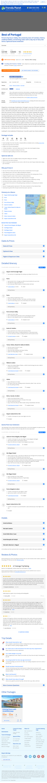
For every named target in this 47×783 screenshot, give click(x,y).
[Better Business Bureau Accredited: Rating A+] (40, 768)
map (21, 721)
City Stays (22, 85)
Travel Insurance (39, 745)
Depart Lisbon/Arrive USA (10, 218)
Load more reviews (24, 632)
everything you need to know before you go (20, 100)
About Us (26, 728)
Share (43, 587)
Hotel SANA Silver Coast (12, 354)
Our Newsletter (16, 740)
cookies (5, 3)
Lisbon (5, 213)
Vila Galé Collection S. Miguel (14, 444)
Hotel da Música (11, 286)
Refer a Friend (15, 746)
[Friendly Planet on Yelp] (42, 756)
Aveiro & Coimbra (8, 204)
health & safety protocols (32, 97)
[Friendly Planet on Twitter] (30, 756)
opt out (11, 3)
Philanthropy (26, 744)
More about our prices (27, 777)
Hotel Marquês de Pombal (13, 370)
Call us (15, 65)
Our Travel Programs (28, 736)
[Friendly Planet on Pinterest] (38, 756)
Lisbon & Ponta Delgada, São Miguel (12, 225)
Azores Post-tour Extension (9, 222)
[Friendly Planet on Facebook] (25, 756)
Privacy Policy (20, 3)
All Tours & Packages (6, 737)
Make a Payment (39, 736)
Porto (5, 197)
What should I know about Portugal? (15, 679)
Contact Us (38, 732)
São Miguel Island (8, 227)
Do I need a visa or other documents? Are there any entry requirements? (24, 648)
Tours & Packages (6, 734)
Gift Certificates (16, 748)
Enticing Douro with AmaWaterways (9, 710)
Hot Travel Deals (16, 738)
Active (10, 85)
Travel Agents (38, 747)
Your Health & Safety (40, 741)
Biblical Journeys (5, 744)
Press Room (26, 742)
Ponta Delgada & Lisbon (9, 232)
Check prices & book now (10, 70)
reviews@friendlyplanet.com (20, 571)
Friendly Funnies (27, 746)
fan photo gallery (20, 560)
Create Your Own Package (16, 733)
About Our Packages (6, 746)
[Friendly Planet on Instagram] (34, 756)
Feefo (30, 568)
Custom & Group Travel (17, 729)
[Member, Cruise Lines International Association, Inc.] (29, 768)
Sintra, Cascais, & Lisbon (9, 216)
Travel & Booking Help (40, 729)
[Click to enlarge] (35, 204)
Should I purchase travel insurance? (14, 666)
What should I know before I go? (14, 642)
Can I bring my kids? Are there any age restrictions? (18, 660)
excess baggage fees (36, 776)
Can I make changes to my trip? (13, 653)
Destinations (5, 731)
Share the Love (17, 743)
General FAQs (38, 738)
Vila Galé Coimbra (11, 336)
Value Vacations (5, 740)
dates (18, 721)
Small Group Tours (5, 739)
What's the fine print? (11, 674)
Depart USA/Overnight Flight (10, 195)
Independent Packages (6, 742)
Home (3, 728)
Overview (4, 45)
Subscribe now (6, 759)
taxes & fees (41, 143)
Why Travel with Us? (28, 731)
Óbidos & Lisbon (8, 211)
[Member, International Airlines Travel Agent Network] (18, 768)
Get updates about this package (30, 70)
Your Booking (38, 734)
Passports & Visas (39, 743)
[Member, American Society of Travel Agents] (7, 766)
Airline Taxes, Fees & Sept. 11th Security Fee (17, 776)
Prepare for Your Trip (40, 739)
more (13, 609)
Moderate (18, 89)
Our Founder (26, 734)
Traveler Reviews (27, 738)
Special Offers (16, 736)
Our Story (26, 732)
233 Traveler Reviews (27, 53)
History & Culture (16, 85)
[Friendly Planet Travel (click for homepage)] (11, 8)
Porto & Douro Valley (9, 202)
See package (6, 720)
